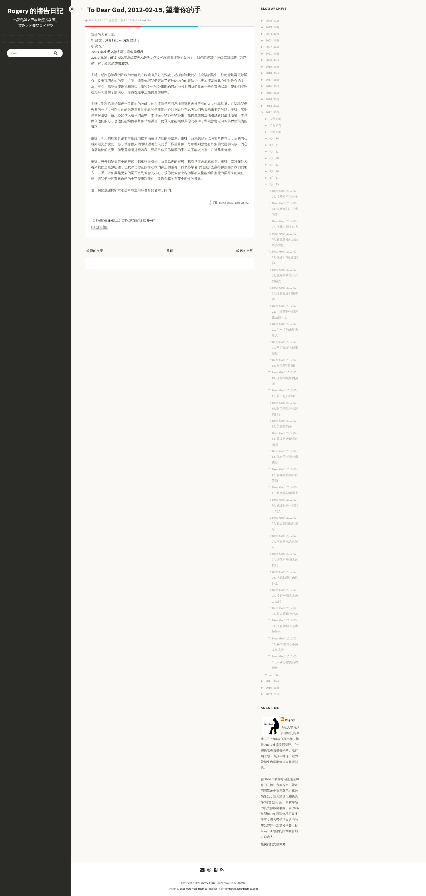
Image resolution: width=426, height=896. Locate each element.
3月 (272, 178)
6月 (272, 158)
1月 (272, 674)
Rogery (290, 720)
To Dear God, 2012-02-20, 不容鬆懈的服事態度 (283, 347)
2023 (269, 40)
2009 (269, 694)
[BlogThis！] (97, 227)
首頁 (169, 251)
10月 (272, 132)
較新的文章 (95, 251)
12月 (272, 119)
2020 (269, 60)
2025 (269, 27)
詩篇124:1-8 (131, 40)
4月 (272, 171)
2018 (269, 73)
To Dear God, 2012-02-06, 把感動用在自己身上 (283, 577)
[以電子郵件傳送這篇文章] (93, 227)
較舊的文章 (244, 251)
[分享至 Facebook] (105, 227)
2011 (269, 681)
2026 (269, 21)
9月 (272, 138)
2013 (269, 106)
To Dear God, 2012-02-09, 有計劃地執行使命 (283, 523)
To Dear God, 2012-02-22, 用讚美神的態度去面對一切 (283, 311)
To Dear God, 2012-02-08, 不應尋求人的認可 (283, 541)
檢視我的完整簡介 (273, 844)
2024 (269, 34)
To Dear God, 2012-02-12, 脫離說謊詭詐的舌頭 (283, 475)
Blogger (241, 882)
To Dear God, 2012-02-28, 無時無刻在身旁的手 (283, 209)
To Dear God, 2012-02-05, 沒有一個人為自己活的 (283, 595)
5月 (272, 165)
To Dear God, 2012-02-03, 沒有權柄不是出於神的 (283, 626)
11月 (272, 125)
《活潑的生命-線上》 (106, 220)
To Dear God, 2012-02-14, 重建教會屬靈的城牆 (283, 439)
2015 (269, 93)
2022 (269, 47)
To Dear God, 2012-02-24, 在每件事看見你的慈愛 (283, 275)
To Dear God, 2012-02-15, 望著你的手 (144, 9)
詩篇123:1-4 (113, 40)
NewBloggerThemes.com (243, 888)
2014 (269, 99)
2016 (269, 86)
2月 (272, 184)
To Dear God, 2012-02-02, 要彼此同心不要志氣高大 (283, 644)
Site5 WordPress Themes (193, 888)
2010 (269, 688)
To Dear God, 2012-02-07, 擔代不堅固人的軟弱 (283, 559)
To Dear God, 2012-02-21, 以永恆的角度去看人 (283, 329)
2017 (269, 80)
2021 (269, 53)
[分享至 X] (101, 227)
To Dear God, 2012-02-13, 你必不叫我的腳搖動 (283, 457)
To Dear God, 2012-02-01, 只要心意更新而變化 (283, 662)
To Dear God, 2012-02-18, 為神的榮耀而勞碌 (283, 378)
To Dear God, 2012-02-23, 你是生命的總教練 (283, 293)
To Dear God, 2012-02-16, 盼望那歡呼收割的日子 (283, 408)
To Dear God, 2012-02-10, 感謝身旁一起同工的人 (283, 505)
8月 (272, 145)
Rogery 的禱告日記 (35, 10)
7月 (272, 151)
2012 (269, 112)
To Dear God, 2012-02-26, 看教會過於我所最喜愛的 (283, 239)
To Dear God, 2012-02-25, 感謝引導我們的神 (283, 257)
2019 (269, 67)
